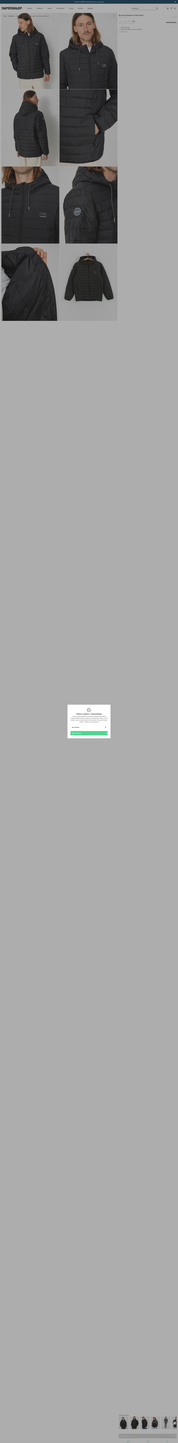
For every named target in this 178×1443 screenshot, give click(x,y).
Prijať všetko (76, 733)
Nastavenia (75, 727)
